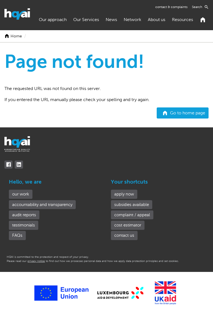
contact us (124, 235)
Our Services (86, 19)
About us (156, 19)
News (111, 19)
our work (20, 194)
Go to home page (187, 112)
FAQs (17, 235)
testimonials (23, 225)
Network (132, 19)
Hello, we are (25, 182)
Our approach (53, 19)
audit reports (24, 215)
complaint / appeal (132, 215)
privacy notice (36, 260)
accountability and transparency (42, 204)
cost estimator (127, 225)
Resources (182, 19)
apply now (124, 194)
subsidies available (131, 204)
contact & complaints (171, 7)
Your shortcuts (129, 182)
